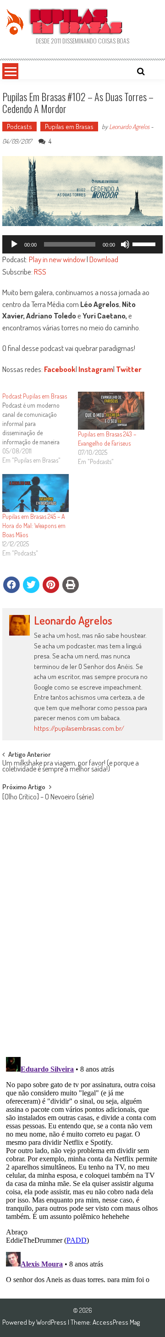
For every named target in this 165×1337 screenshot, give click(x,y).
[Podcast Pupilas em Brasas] (40, 428)
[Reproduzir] (14, 244)
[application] (82, 244)
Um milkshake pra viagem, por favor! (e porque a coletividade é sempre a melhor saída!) (70, 766)
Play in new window (57, 259)
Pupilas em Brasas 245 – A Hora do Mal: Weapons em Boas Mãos (34, 525)
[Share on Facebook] (11, 585)
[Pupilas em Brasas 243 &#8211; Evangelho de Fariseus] (111, 411)
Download (103, 259)
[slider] (145, 243)
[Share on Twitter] (31, 585)
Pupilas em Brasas (69, 126)
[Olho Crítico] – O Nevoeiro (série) (48, 797)
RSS (40, 271)
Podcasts (19, 126)
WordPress (52, 1322)
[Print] (70, 585)
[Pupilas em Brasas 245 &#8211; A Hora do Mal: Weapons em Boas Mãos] (35, 493)
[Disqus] (82, 930)
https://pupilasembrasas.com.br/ (79, 728)
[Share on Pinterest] (51, 585)
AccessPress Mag (116, 1322)
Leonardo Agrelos (129, 126)
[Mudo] (125, 244)
